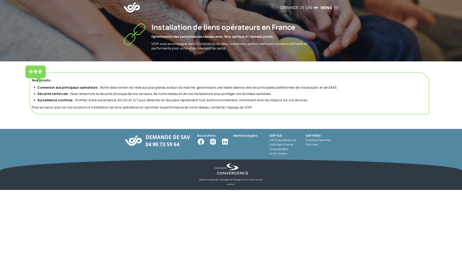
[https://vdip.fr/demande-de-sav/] (316, 7)
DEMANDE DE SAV (296, 7)
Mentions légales (245, 136)
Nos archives (206, 136)
